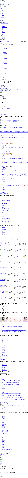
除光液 (2, 366)
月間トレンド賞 (3, 34)
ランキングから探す (4, 27)
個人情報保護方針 (4, 424)
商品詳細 (1, 43)
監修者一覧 (3, 437)
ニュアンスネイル (4, 234)
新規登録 (3, 15)
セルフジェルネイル (4, 228)
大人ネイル (3, 233)
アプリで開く (2, 20)
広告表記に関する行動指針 (20, 89)
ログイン (4, 454)
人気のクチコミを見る (4, 28)
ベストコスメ (3, 33)
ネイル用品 (8, 108)
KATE (2, 340)
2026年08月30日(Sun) (2, 359)
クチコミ (3, 110)
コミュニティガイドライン (5, 430)
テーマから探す (3, 350)
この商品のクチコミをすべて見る (4, 193)
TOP (2, 109)
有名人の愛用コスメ (4, 353)
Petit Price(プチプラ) (5, 41)
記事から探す (3, 31)
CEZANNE (3, 337)
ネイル (2, 408)
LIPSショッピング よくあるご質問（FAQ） (7, 449)
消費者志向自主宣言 (4, 427)
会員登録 (1, 454)
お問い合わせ (3, 38)
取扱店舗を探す (3, 32)
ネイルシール (3, 367)
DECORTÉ (3, 338)
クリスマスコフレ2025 (4, 355)
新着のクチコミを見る (4, 29)
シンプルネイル (3, 232)
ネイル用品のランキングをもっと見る (5, 301)
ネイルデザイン (3, 352)
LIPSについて (3, 37)
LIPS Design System (4, 433)
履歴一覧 (3, 22)
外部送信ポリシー (4, 426)
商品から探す (3, 347)
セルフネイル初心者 (4, 229)
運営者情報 (3, 422)
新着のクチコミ (3, 439)
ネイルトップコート (4, 365)
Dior (2, 341)
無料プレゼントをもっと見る (3, 402)
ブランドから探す (4, 26)
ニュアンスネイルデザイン (5, 231)
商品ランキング (3, 440)
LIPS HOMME (3, 445)
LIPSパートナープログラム (5, 431)
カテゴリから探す (4, 345)
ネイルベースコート (4, 370)
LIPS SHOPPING (4, 447)
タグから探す (3, 349)
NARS (2, 342)
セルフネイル (3, 227)
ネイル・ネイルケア (4, 108)
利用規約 (3, 425)
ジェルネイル (3, 369)
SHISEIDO (3, 339)
